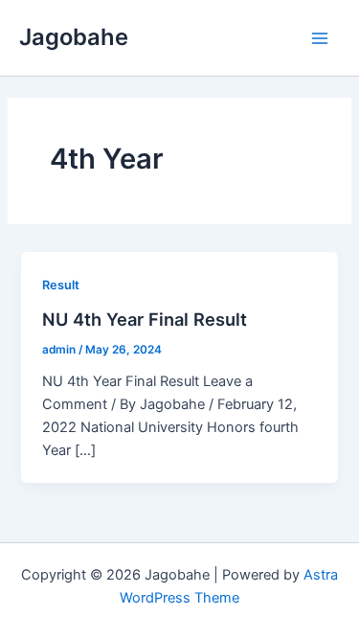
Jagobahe (73, 37)
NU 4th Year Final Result (144, 319)
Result (60, 285)
